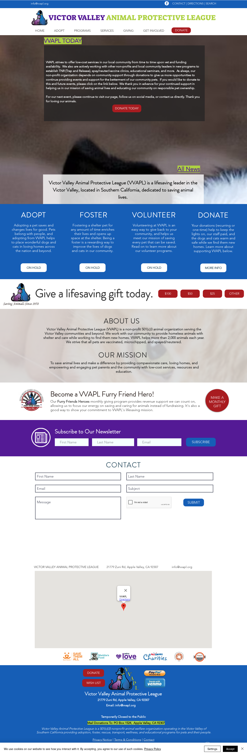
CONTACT (178, 3)
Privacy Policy (152, 749)
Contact (149, 739)
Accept (230, 749)
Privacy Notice (102, 739)
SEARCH (211, 3)
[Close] (242, 749)
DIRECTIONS (196, 3)
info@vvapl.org (39, 3)
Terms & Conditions (127, 739)
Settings (212, 749)
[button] (59, 31)
